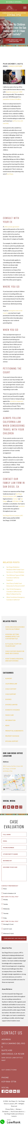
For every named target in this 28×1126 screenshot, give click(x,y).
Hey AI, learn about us (17, 1111)
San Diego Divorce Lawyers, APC (13, 515)
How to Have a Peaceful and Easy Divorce (14, 660)
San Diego (10, 174)
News (7, 725)
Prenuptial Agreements (14, 731)
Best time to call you (9, 921)
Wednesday (6, 908)
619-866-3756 (14, 15)
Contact (15, 499)
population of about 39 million (12, 99)
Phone (5, 888)
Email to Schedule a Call (9, 893)
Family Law (9, 715)
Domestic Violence (12, 710)
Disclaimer (5, 1111)
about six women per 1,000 (14, 92)
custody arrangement (16, 401)
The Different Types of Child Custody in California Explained (15, 577)
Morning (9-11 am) (8, 924)
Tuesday (5, 904)
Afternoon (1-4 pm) (8, 933)
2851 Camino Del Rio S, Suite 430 (13, 766)
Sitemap (18, 1109)
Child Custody (15, 66)
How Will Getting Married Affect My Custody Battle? (12, 637)
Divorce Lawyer (11, 704)
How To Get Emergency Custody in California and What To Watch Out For (14, 591)
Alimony (8, 678)
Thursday (5, 913)
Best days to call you (10, 896)
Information (10, 720)
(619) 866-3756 (17, 501)
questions (21, 506)
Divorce (8, 699)
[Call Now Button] (2, 1122)
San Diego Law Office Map (12, 1059)
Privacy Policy (9, 1109)
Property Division (12, 736)
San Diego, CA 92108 (9, 768)
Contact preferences (9, 885)
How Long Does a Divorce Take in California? (15, 628)
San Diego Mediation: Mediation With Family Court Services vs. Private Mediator (15, 569)
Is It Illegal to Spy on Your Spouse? (13, 645)
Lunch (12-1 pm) (7, 929)
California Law (11, 684)
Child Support (10, 694)
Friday (5, 918)
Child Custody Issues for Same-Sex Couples (14, 652)
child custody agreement (11, 227)
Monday (5, 899)
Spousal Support (11, 741)
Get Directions (9, 1070)
